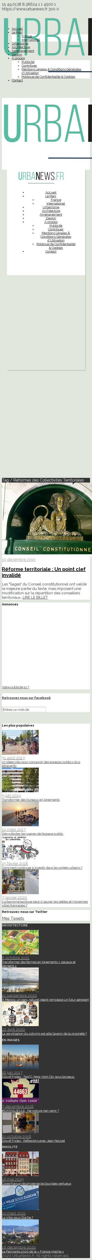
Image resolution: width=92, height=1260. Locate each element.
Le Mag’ (17, 32)
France (27, 36)
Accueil (17, 29)
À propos (18, 58)
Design (17, 54)
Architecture (21, 47)
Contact (17, 80)
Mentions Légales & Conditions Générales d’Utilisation (55, 236)
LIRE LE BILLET (35, 597)
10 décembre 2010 (19, 559)
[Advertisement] (46, 324)
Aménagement (23, 51)
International (31, 40)
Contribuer (29, 65)
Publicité (28, 62)
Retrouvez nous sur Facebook (26, 698)
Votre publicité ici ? (15, 687)
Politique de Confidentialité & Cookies (48, 77)
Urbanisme (20, 43)
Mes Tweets (13, 918)
